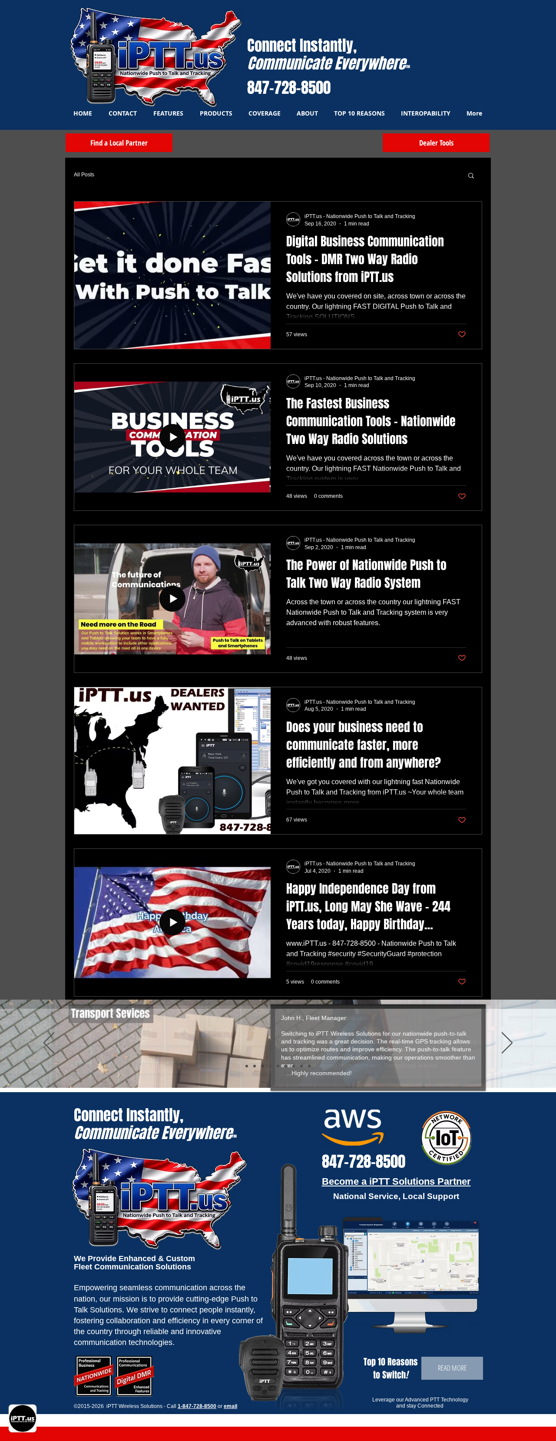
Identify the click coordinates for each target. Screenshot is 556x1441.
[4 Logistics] (262, 1066)
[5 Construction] (278, 1066)
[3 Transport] (254, 1066)
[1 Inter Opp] (270, 1066)
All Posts (84, 175)
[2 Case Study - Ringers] (309, 1066)
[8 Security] (301, 1066)
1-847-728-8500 (197, 1406)
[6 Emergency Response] (286, 1066)
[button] (471, 176)
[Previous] (48, 1043)
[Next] (507, 1043)
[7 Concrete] (293, 1066)
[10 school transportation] (246, 1066)
